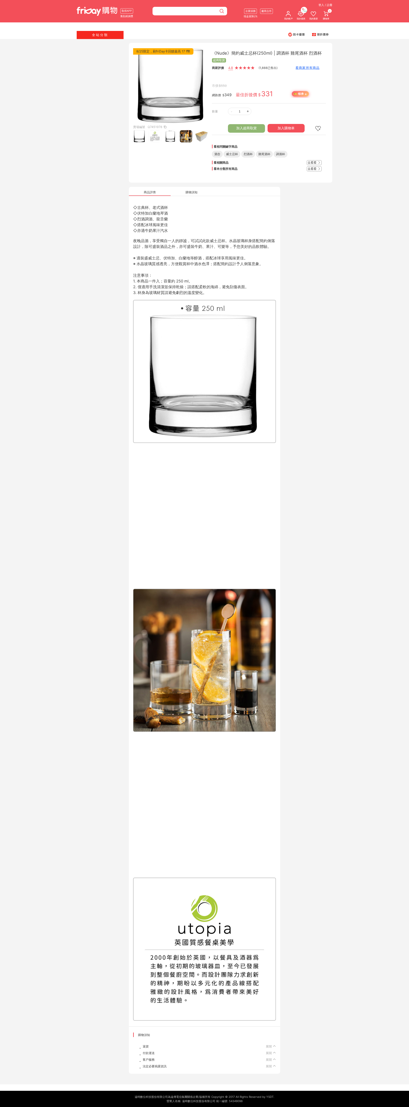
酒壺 (217, 154)
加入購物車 (286, 128)
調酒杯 (280, 154)
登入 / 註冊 (325, 5)
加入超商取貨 (246, 128)
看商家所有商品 (307, 68)
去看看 (312, 162)
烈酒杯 (248, 154)
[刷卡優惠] (296, 34)
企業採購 (250, 11)
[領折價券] (320, 34)
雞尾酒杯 (264, 154)
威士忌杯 (232, 154)
